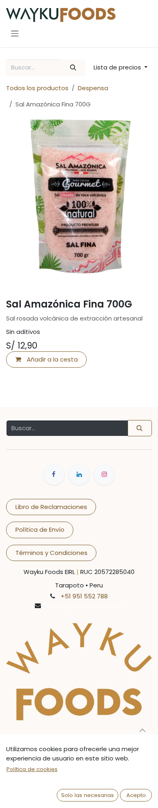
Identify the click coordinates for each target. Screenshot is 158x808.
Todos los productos (37, 88)
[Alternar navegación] (14, 33)
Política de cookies (32, 769)
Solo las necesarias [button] (87, 795)
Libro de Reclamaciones (51, 507)
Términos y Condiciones (51, 552)
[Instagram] (104, 474)
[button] (120, 67)
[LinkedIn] (79, 474)
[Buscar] (73, 67)
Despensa (93, 88)
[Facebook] (53, 474)
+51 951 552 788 (84, 596)
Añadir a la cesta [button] (51, 359)
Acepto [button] (136, 795)
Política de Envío (39, 529)
